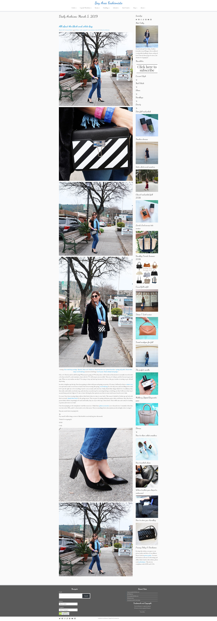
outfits (81, 30)
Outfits (73, 8)
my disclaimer (141, 562)
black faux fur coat (100, 369)
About (142, 8)
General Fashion (69, 30)
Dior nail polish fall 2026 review (133, 596)
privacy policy (147, 555)
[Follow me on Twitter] (137, 20)
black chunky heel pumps (111, 372)
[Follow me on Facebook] (139, 20)
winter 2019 (97, 30)
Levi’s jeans (100, 372)
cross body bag (103, 386)
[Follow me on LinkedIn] (151, 20)
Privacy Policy (142, 612)
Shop (134, 8)
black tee (91, 369)
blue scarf (85, 369)
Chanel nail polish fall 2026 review (133, 592)
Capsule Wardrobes (85, 8)
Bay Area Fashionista (108, 3)
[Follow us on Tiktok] (144, 20)
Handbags (106, 8)
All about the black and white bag (75, 26)
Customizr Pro (116, 618)
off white (77, 30)
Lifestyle (115, 8)
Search (60, 592)
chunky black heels (72, 398)
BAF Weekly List (130, 594)
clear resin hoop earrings (70, 369)
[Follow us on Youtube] (149, 20)
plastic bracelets (110, 369)
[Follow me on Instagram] (142, 20)
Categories (61, 607)
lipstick (80, 369)
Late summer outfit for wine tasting (133, 600)
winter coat (130, 384)
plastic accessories (104, 406)
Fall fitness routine (130, 598)
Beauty (97, 8)
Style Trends (125, 8)
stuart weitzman (91, 30)
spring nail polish (120, 369)
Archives (61, 601)
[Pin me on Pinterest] (146, 20)
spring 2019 (85, 30)
